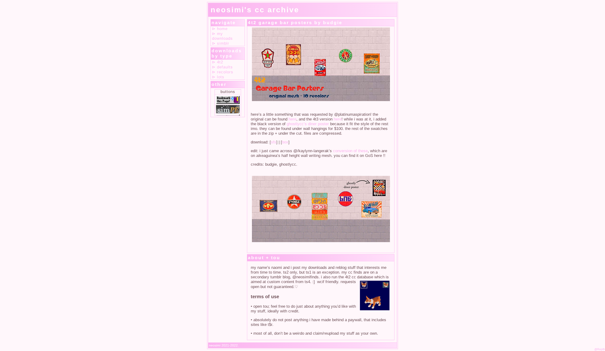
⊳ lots (218, 77)
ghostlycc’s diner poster (308, 124)
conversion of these (350, 151)
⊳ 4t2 (217, 62)
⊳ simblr (220, 43)
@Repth (599, 349)
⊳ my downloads (222, 36)
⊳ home (220, 29)
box (285, 142)
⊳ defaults (222, 67)
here (292, 119)
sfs (273, 142)
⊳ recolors (222, 72)
